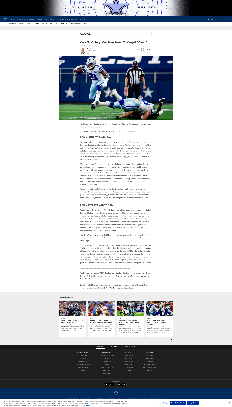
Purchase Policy (83, 361)
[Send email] (146, 50)
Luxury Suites (128, 364)
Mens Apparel (149, 355)
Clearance (149, 370)
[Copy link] (149, 49)
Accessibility (83, 370)
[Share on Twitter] (142, 50)
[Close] (229, 403)
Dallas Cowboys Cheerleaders (107, 355)
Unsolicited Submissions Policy (83, 364)
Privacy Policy (83, 355)
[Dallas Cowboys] (116, 393)
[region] (116, 403)
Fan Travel (128, 370)
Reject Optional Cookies (178, 402)
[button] (113, 339)
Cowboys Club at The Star (107, 367)
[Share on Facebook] (138, 50)
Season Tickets (128, 358)
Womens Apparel (149, 358)
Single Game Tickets (128, 361)
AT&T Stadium (107, 358)
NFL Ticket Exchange (128, 367)
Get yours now (137, 276)
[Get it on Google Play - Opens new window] (122, 385)
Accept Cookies (193, 402)
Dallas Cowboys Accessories (149, 367)
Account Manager (128, 355)
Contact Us (107, 364)
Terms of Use (83, 358)
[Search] (208, 19)
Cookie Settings (163, 402)
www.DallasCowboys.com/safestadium (116, 288)
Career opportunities (83, 367)
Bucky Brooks (90, 48)
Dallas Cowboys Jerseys (149, 364)
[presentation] (172, 339)
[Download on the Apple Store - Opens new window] (109, 384)
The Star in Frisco (107, 361)
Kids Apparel (149, 361)
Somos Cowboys (107, 373)
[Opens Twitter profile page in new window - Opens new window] (88, 53)
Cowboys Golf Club (107, 370)
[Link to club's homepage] (5, 19)
